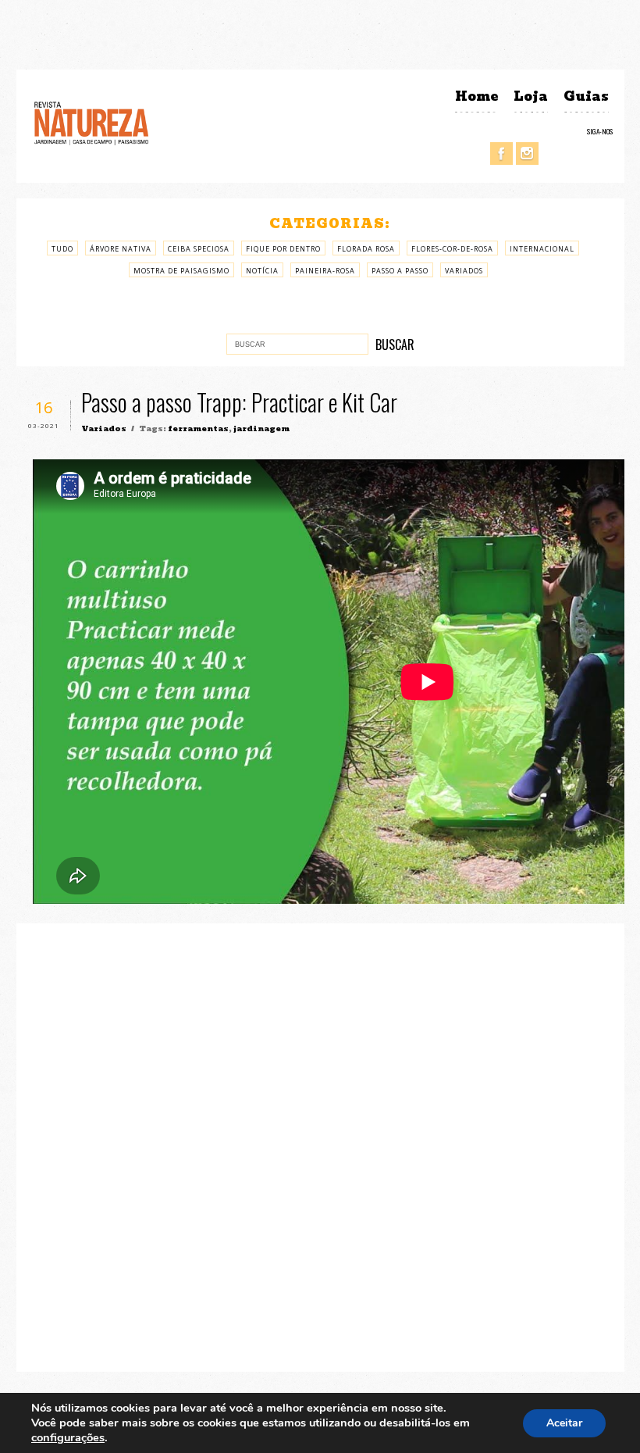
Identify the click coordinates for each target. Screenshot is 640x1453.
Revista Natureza (91, 122)
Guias (586, 96)
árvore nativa (120, 249)
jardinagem (261, 428)
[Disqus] (320, 1145)
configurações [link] (68, 1437)
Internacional (542, 249)
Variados (464, 271)
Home (476, 96)
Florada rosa (366, 249)
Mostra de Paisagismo (181, 271)
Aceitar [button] (564, 1423)
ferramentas (198, 428)
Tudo (62, 249)
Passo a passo (400, 271)
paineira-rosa (325, 271)
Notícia (262, 271)
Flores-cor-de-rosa (452, 249)
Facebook (501, 153)
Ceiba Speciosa (198, 249)
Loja (531, 96)
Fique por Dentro (283, 249)
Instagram (527, 153)
